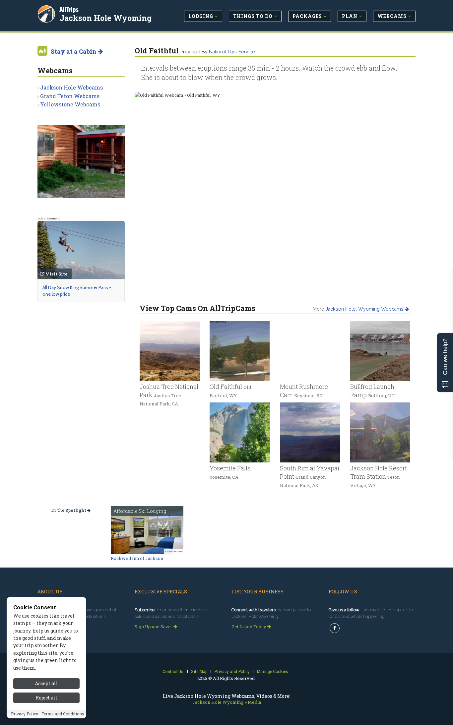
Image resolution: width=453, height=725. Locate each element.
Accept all (46, 683)
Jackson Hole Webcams (71, 87)
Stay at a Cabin (74, 51)
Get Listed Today (249, 627)
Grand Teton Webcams (69, 95)
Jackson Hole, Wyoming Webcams (365, 309)
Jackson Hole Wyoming (105, 18)
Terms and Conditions (62, 714)
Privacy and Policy (232, 671)
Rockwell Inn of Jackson (137, 558)
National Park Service (232, 51)
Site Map (199, 671)
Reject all (46, 698)
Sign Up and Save (153, 627)
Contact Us (172, 671)
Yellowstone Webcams (70, 104)
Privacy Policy (24, 714)
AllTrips (69, 9)
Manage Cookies (272, 671)
